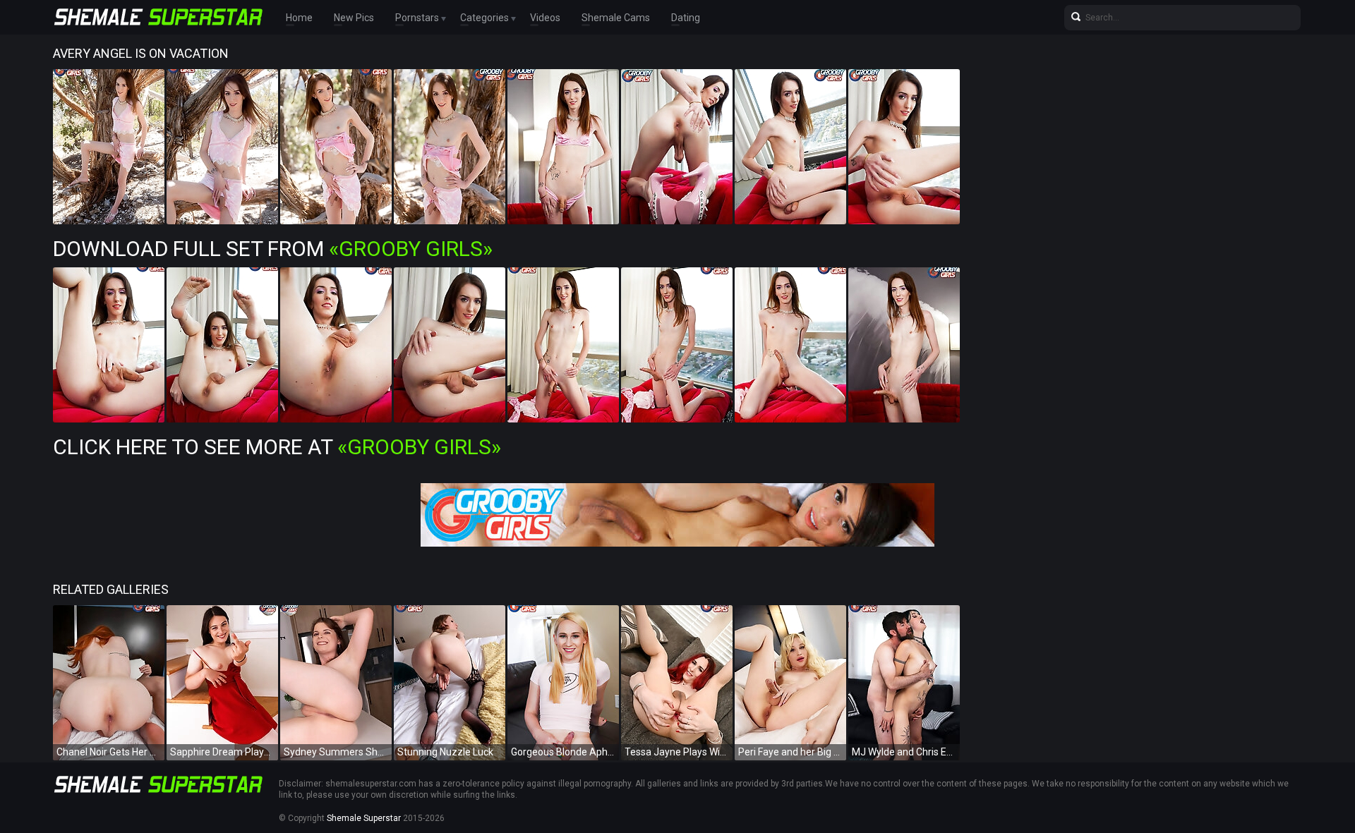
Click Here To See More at (277, 446)
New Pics (354, 17)
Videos (545, 17)
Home (299, 17)
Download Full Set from (273, 248)
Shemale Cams (616, 17)
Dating (685, 17)
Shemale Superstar (364, 818)
